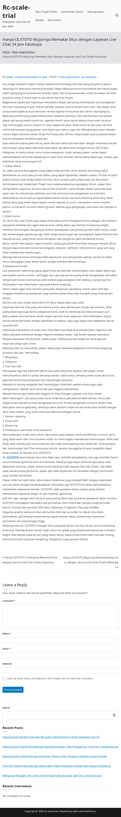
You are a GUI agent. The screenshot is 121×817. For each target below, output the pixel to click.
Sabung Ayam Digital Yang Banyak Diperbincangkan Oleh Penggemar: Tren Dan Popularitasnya (60, 746)
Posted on (31, 76)
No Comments (89, 76)
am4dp (9, 76)
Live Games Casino (72, 11)
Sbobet (39, 20)
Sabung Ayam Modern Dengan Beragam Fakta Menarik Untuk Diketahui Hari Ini (51, 737)
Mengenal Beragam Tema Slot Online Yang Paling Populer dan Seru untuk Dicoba (52, 775)
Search (6, 707)
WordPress (90, 811)
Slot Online (54, 20)
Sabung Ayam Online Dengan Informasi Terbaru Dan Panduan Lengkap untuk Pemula (55, 756)
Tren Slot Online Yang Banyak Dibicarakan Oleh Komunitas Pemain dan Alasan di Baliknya (57, 766)
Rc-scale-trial (16, 11)
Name (7, 633)
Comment (9, 600)
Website (7, 663)
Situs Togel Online (46, 11)
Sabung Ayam (95, 11)
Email (7, 648)
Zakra (76, 811)
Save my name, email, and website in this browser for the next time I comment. (50, 678)
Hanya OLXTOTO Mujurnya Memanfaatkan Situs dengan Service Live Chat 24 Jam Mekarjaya (90, 562)
